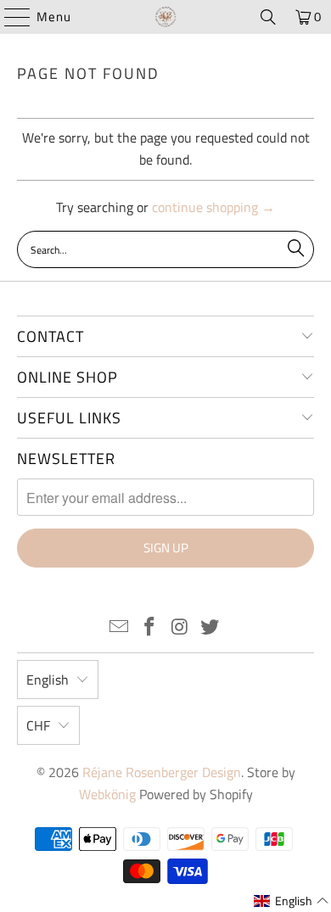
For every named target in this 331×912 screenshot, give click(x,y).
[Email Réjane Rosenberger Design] (119, 628)
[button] (291, 901)
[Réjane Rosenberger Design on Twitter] (210, 628)
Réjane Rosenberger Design (161, 772)
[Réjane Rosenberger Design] (166, 17)
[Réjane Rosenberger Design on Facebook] (149, 628)
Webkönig (107, 794)
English (47, 679)
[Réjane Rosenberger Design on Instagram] (180, 628)
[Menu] (9, 17)
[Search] (268, 17)
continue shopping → (213, 207)
